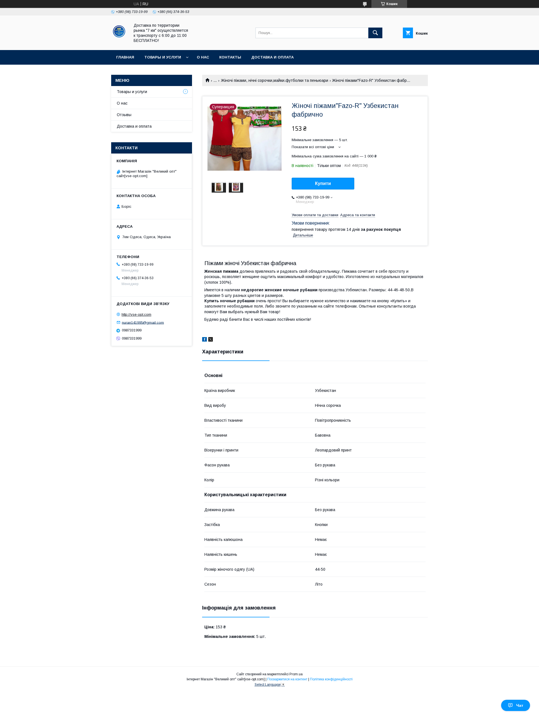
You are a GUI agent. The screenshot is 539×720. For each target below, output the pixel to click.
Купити (323, 183)
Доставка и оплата (272, 57)
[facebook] (204, 340)
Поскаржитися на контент (287, 679)
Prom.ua (296, 674)
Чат (519, 705)
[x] (210, 340)
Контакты (230, 57)
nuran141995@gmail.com (143, 322)
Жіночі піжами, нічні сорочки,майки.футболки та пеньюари (274, 80)
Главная (125, 57)
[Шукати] (375, 33)
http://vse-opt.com (136, 314)
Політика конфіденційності (331, 679)
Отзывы (124, 114)
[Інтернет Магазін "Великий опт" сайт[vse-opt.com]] (119, 42)
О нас (203, 57)
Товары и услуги (162, 57)
